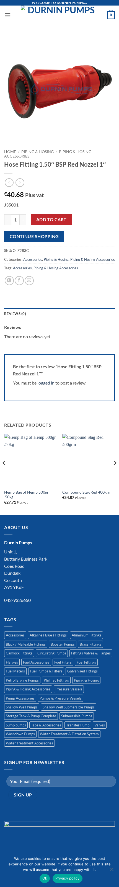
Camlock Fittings (19, 653)
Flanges (12, 662)
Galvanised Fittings (82, 671)
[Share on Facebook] (19, 280)
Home (10, 151)
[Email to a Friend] (29, 280)
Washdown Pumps (20, 734)
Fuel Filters (63, 662)
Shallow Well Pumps (22, 707)
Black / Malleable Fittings (26, 644)
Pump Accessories (20, 698)
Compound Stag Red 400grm (87, 492)
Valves (99, 725)
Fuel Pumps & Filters (46, 671)
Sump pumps (16, 725)
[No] (111, 871)
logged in (46, 382)
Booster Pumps (63, 644)
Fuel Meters (15, 671)
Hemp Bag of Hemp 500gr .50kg (26, 494)
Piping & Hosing (37, 151)
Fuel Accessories (36, 662)
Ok (44, 878)
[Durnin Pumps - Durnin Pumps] (59, 15)
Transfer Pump (77, 725)
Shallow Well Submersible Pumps (69, 707)
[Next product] (9, 182)
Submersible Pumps (76, 716)
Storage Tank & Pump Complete (31, 716)
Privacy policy (67, 878)
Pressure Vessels (68, 689)
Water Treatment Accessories (29, 743)
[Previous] (4, 474)
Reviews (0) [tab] (15, 313)
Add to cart (51, 219)
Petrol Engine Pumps (22, 680)
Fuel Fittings (86, 662)
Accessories (32, 259)
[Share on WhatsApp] (9, 280)
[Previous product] (19, 182)
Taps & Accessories (46, 725)
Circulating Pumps (51, 653)
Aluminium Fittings (86, 635)
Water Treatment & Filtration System (69, 734)
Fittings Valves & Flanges (91, 653)
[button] (7, 15)
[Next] (114, 474)
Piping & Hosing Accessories (92, 259)
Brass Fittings (90, 644)
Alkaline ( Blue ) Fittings (48, 635)
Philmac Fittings (56, 680)
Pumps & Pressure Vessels (60, 698)
